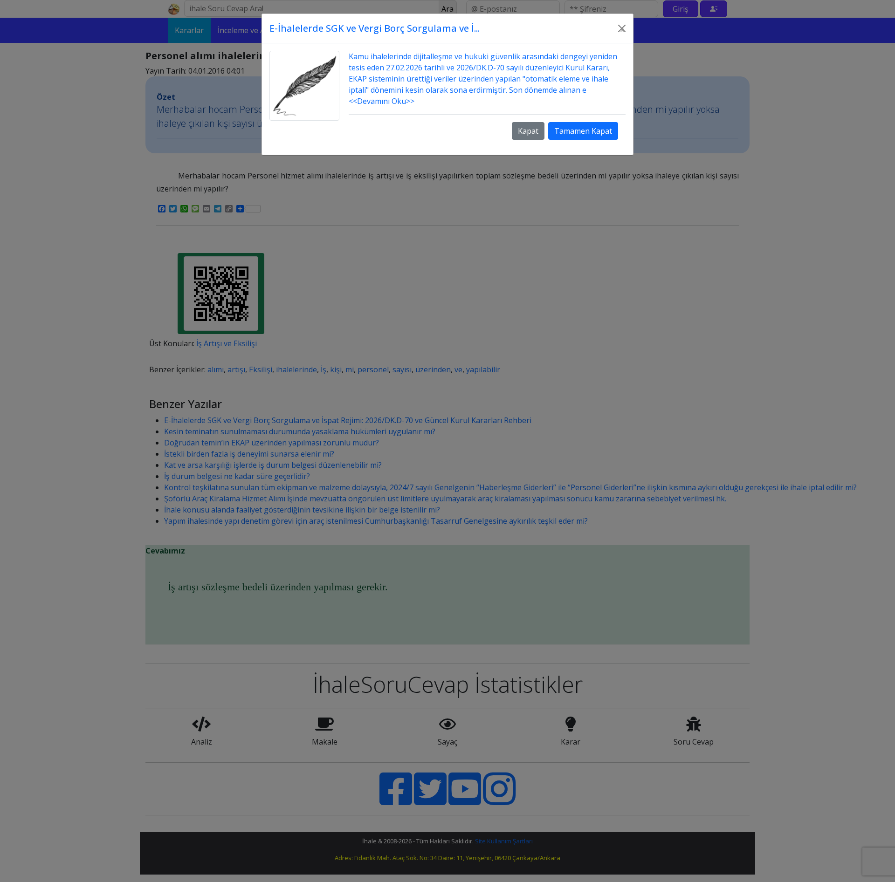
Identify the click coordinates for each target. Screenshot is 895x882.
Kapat (528, 131)
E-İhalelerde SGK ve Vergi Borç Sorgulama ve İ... (374, 28)
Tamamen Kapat (583, 131)
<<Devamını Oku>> (381, 101)
